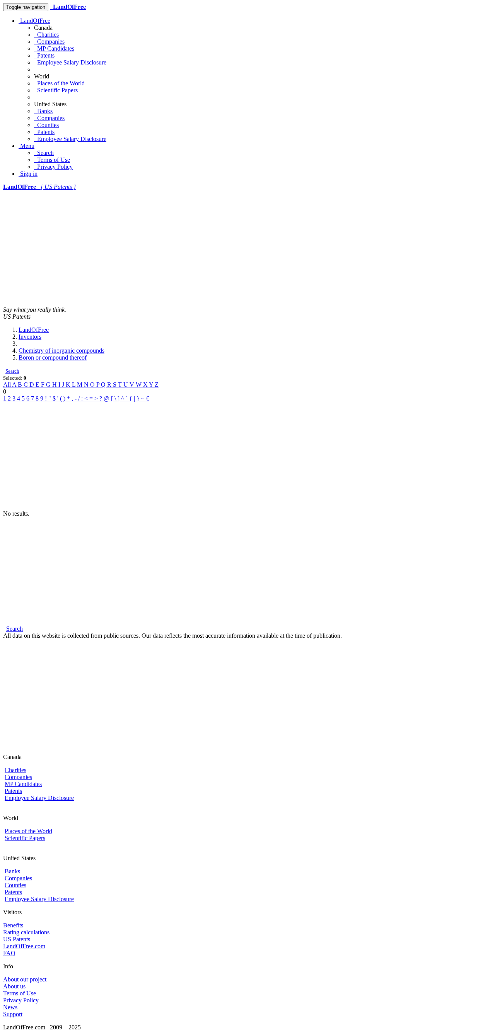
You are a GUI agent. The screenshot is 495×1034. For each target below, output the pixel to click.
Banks (43, 111)
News (10, 1007)
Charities (46, 34)
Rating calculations (26, 932)
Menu (26, 146)
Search (44, 152)
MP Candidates (54, 48)
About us (14, 986)
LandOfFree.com (24, 946)
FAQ (9, 953)
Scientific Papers (56, 90)
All (7, 384)
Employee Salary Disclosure (70, 62)
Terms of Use (52, 159)
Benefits (13, 925)
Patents (44, 55)
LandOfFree (34, 20)
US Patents (16, 939)
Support (12, 1014)
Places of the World (59, 83)
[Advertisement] (247, 248)
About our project (24, 979)
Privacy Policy (53, 166)
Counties (46, 125)
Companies (49, 41)
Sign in (28, 173)
